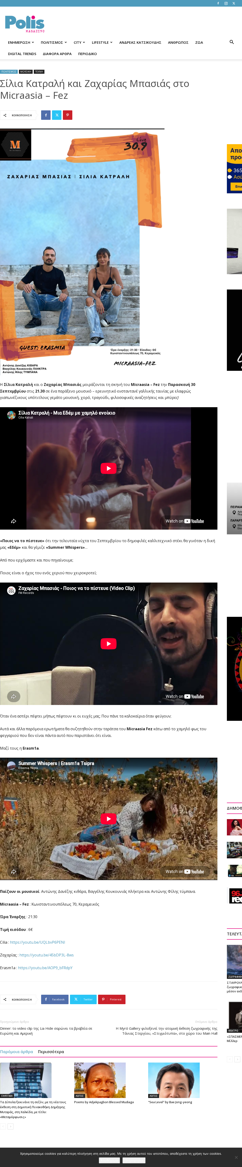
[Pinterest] (67, 115)
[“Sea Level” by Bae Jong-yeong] (182, 1080)
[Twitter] (233, 3)
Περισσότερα (51, 1051)
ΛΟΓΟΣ (80, 1096)
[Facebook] (218, 3)
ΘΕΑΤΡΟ (233, 1030)
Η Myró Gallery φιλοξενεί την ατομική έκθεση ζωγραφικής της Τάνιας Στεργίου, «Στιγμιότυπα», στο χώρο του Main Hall (166, 1031)
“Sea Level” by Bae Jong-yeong (170, 1102)
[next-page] (10, 1126)
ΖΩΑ (199, 42)
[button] (231, 42)
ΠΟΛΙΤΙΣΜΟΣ (52, 42)
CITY (77, 42)
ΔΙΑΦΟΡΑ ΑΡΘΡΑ (57, 53)
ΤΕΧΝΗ (39, 71)
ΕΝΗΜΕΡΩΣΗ (19, 42)
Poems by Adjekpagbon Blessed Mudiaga (104, 1102)
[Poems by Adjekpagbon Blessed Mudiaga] (108, 1080)
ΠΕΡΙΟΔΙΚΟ (87, 53)
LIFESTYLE (100, 42)
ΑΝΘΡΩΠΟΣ (178, 42)
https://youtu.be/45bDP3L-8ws (46, 955)
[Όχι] (236, 1157)
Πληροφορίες (134, 1160)
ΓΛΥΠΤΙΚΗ (7, 1096)
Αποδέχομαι (109, 1160)
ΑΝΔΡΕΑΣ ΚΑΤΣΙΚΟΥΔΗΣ (140, 42)
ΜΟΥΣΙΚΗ (25, 71)
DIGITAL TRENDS (22, 53)
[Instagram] (225, 3)
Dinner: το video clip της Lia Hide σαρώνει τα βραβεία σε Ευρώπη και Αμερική (46, 1031)
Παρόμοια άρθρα (16, 1051)
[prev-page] (3, 1126)
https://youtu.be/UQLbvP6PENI (37, 942)
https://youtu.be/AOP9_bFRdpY (45, 967)
